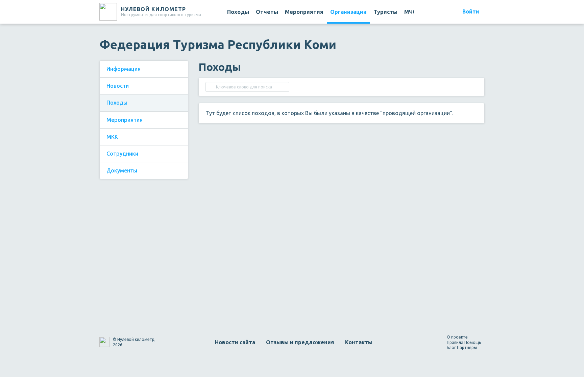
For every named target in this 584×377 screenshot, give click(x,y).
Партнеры (467, 347)
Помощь (472, 342)
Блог (451, 347)
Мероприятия (304, 12)
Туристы (385, 12)
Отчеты (267, 12)
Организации (348, 12)
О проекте (457, 337)
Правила (455, 342)
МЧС (410, 12)
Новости (117, 86)
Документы (121, 170)
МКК (112, 137)
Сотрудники (122, 154)
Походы (238, 12)
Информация (123, 69)
